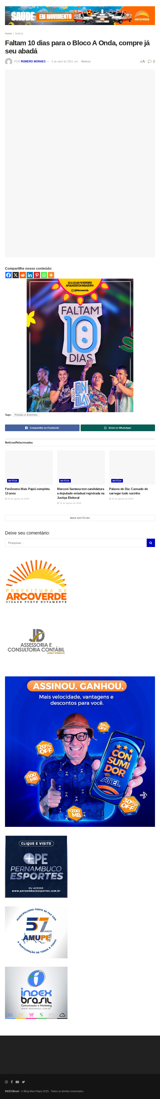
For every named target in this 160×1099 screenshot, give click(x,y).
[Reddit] (23, 275)
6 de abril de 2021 (62, 61)
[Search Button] (151, 543)
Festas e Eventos (26, 414)
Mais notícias (80, 518)
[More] (51, 275)
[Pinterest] (37, 275)
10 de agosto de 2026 (122, 499)
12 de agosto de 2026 (70, 503)
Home (8, 33)
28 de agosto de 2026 (18, 499)
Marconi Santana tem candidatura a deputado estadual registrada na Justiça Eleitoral (80, 493)
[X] (15, 275)
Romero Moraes (33, 61)
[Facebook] (8, 275)
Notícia (19, 33)
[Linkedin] (30, 275)
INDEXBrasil (12, 1091)
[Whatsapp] (44, 275)
